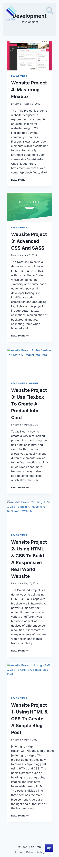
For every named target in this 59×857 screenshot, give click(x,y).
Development (19, 76)
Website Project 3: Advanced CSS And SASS (29, 241)
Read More (20, 179)
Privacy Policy (35, 852)
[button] (49, 10)
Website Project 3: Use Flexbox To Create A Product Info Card (29, 403)
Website (33, 383)
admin (17, 104)
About (19, 852)
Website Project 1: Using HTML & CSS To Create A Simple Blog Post (29, 718)
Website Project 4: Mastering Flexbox (29, 89)
